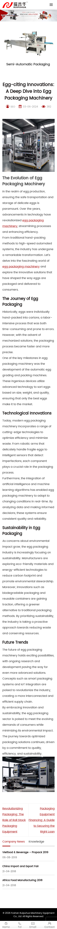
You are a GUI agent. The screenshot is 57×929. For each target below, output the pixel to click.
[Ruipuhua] (15, 5)
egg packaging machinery (21, 266)
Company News (13, 841)
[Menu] (51, 4)
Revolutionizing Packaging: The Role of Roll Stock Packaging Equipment (14, 820)
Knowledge (36, 841)
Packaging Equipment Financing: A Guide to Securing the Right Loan (42, 820)
